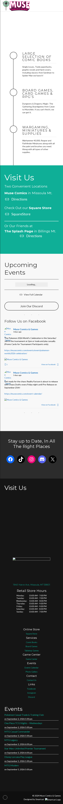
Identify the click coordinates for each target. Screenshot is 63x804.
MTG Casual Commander (17, 731)
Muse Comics (15, 193)
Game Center (31, 659)
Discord (31, 697)
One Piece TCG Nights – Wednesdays (23, 723)
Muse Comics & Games (25, 329)
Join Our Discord (31, 306)
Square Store (31, 634)
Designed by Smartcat (34, 799)
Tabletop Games (31, 650)
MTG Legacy (11, 740)
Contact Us (31, 680)
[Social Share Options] (58, 364)
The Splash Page (18, 231)
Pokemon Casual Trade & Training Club (24, 714)
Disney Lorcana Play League (18, 756)
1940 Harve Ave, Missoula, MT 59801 (31, 584)
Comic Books (31, 642)
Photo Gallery (32, 672)
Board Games (31, 646)
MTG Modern (11, 765)
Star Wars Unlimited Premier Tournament (25, 748)
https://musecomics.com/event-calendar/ (23, 393)
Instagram (31, 693)
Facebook (31, 689)
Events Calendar (32, 667)
